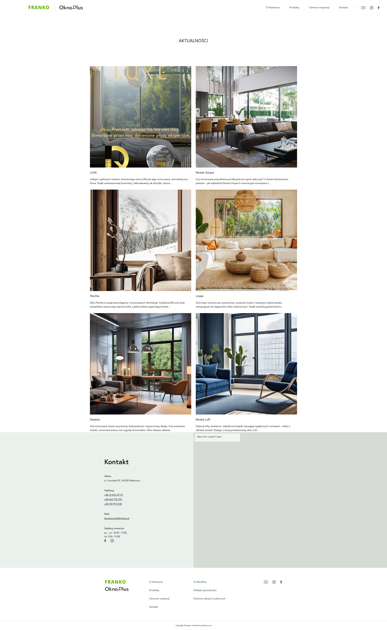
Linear (200, 296)
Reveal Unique (205, 172)
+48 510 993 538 (113, 503)
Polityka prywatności (205, 590)
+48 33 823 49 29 (113, 494)
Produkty (294, 7)
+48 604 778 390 (113, 499)
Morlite (94, 296)
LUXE (93, 172)
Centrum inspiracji (319, 7)
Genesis (95, 419)
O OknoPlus (200, 581)
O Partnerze (273, 7)
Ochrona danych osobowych (209, 598)
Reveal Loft (203, 419)
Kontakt (343, 7)
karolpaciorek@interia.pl (116, 518)
